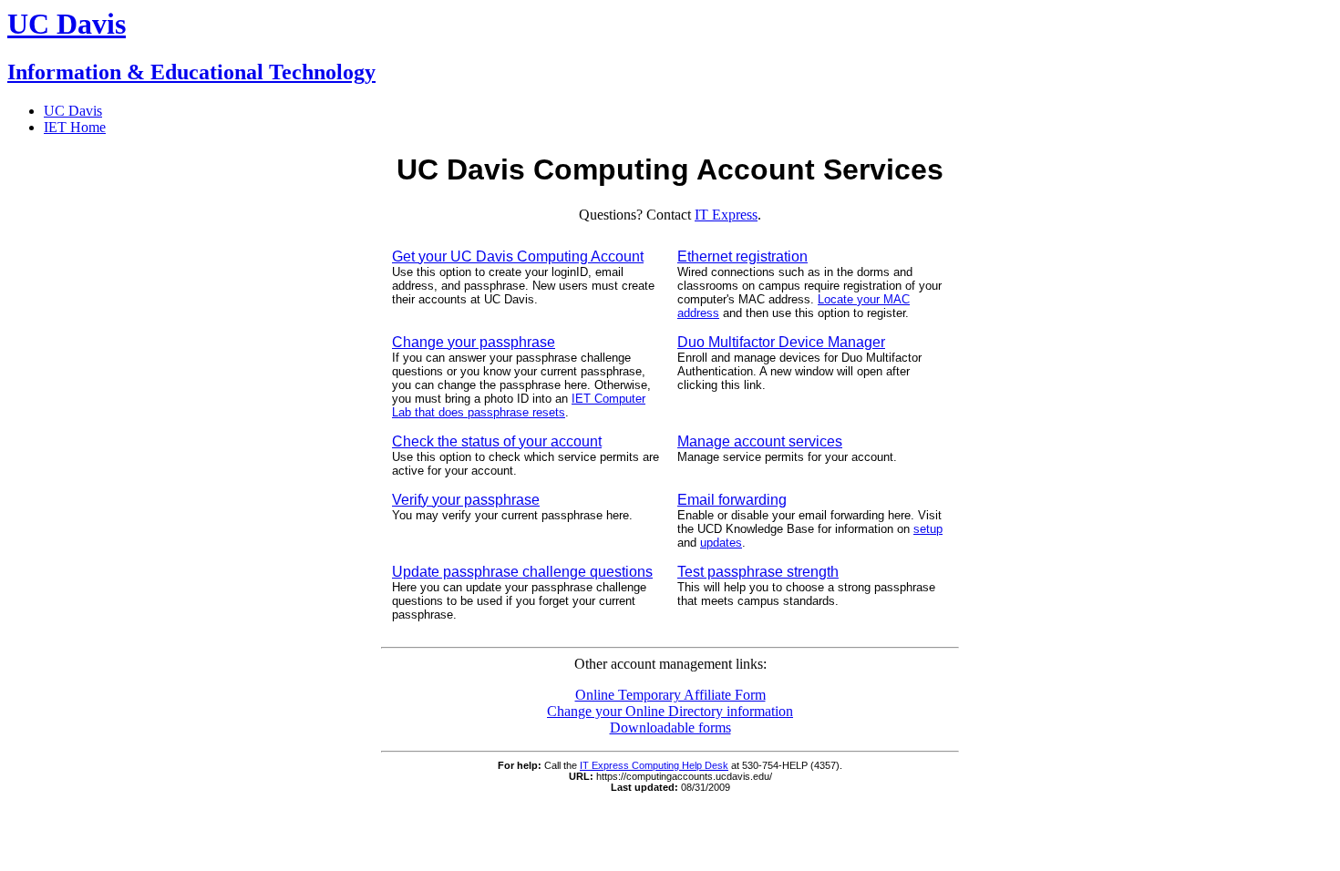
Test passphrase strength (758, 571)
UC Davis (73, 110)
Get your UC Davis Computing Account (518, 256)
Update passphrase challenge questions (522, 571)
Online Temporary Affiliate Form (670, 694)
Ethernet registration (742, 256)
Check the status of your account (497, 441)
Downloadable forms (670, 727)
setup (928, 529)
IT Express (726, 214)
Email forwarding (732, 499)
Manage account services (759, 441)
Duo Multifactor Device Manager (781, 342)
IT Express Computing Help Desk (654, 765)
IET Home (75, 127)
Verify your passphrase (466, 499)
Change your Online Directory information (670, 711)
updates (721, 542)
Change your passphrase (473, 342)
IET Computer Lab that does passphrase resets (518, 405)
